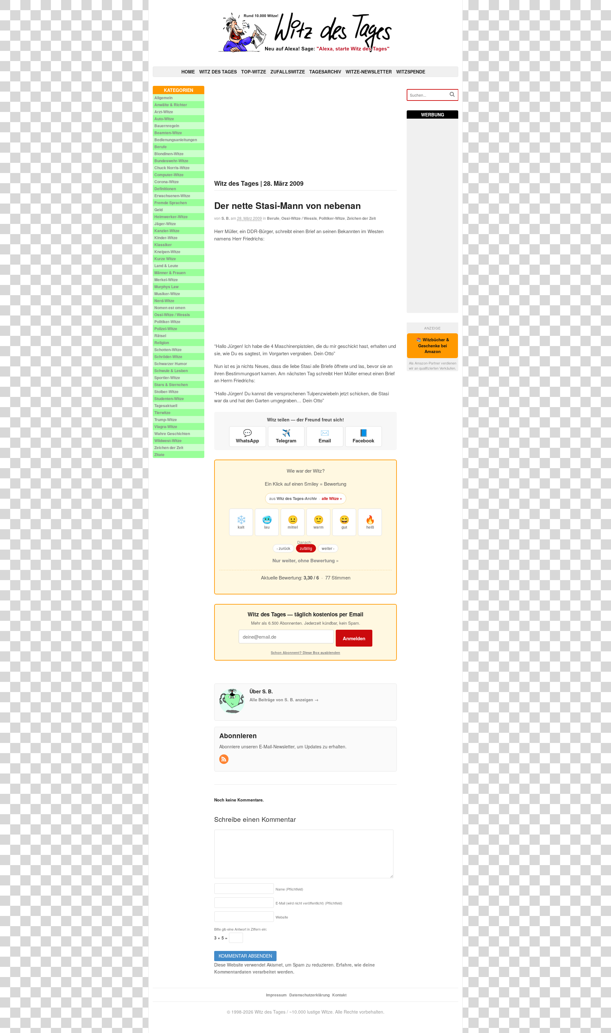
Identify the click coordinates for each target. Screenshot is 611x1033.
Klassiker (163, 244)
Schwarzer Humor (170, 363)
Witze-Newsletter (369, 71)
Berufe (273, 218)
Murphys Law (166, 286)
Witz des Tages (218, 71)
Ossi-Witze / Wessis (299, 218)
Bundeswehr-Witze (171, 160)
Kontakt (339, 995)
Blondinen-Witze (169, 153)
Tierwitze (162, 412)
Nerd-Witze (164, 300)
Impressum (276, 995)
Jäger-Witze (165, 223)
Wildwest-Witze (168, 440)
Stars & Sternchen (171, 384)
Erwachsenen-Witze (172, 195)
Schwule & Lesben (171, 370)
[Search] (452, 94)
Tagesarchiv (325, 71)
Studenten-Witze (169, 398)
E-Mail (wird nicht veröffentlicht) (309, 902)
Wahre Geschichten (172, 433)
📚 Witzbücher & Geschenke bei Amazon (432, 345)
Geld (158, 209)
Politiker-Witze (332, 218)
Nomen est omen (169, 307)
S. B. (225, 218)
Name (289, 888)
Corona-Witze (166, 181)
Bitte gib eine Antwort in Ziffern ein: (240, 929)
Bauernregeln (166, 125)
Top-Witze (253, 71)
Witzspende (410, 71)
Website (282, 916)
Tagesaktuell (165, 405)
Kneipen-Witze (167, 251)
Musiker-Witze (167, 293)
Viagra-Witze (165, 426)
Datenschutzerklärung (309, 995)
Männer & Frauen (170, 272)
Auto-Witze (164, 118)
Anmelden (354, 638)
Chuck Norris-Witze (172, 167)
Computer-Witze (169, 174)
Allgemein (163, 98)
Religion (161, 342)
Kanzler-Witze (166, 230)
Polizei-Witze (165, 328)
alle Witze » (332, 498)
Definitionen (165, 188)
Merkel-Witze (166, 279)
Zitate (159, 454)
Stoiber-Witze (166, 391)
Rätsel (160, 335)
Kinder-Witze (166, 237)
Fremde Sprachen (170, 202)
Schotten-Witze (168, 349)
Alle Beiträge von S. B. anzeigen (284, 700)
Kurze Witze (165, 258)
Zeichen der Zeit (361, 218)
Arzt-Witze (163, 111)
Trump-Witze (165, 419)
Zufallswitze (287, 71)
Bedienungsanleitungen (175, 139)
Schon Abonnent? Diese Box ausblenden (305, 652)
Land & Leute (166, 265)
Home (188, 71)
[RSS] (224, 759)
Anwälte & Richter (170, 104)
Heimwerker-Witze (171, 216)
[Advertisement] (305, 130)
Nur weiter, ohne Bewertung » (305, 560)
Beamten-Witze (168, 132)
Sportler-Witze (167, 377)
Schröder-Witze (168, 356)
